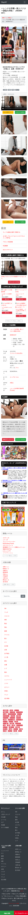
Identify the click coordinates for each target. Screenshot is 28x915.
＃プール (5, 721)
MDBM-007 (13, 335)
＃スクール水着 (11, 719)
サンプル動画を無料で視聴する (11, 232)
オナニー (6, 687)
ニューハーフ (8, 679)
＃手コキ (5, 729)
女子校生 (6, 653)
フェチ (6, 612)
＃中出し (13, 716)
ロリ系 (6, 657)
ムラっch (5, 539)
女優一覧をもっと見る (9, 584)
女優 (5, 664)
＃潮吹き (18, 716)
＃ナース (19, 714)
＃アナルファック (12, 714)
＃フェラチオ (19, 712)
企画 (5, 649)
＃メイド (5, 727)
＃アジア (10, 731)
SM (5, 608)
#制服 (13, 89)
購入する (7, 299)
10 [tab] (23, 458)
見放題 (3, 825)
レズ (5, 668)
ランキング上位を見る (16, 353)
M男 (5, 619)
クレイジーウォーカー (9, 541)
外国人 (12, 382)
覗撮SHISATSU (7, 549)
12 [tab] (14, 460)
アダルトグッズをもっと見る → (14, 320)
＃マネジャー (6, 716)
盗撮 (5, 631)
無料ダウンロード (8, 439)
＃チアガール (19, 725)
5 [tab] (11, 458)
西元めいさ (6, 580)
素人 (5, 638)
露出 (5, 661)
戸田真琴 (5, 576)
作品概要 (5, 245)
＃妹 (4, 725)
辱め (5, 627)
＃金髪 (10, 729)
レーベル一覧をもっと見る (10, 555)
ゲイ (5, 642)
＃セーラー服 (19, 719)
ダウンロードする (14, 282)
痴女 (5, 672)
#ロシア (17, 89)
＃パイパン (5, 717)
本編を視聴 (7, 913)
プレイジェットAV (14, 903)
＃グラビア (18, 723)
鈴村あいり (6, 568)
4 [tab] (9, 458)
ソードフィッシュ (8, 552)
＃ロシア (16, 729)
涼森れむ (5, 570)
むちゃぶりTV (7, 551)
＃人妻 (4, 714)
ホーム (3, 811)
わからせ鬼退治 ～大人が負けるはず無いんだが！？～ (21, 310)
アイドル (6, 634)
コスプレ (6, 676)
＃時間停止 (5, 710)
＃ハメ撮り (5, 723)
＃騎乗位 (17, 727)
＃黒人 (15, 731)
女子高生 (17, 832)
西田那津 (5, 572)
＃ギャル (18, 717)
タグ (2, 822)
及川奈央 (5, 581)
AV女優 (3, 817)
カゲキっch (6, 538)
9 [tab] (21, 458)
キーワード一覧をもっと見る (11, 733)
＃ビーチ (11, 721)
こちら (17, 367)
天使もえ (5, 574)
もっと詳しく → (8, 112)
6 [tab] (14, 458)
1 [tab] (2, 458)
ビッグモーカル (14, 377)
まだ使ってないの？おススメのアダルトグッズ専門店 (14, 237)
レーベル (3, 819)
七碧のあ (5, 578)
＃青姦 (4, 719)
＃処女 (16, 721)
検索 (23, 596)
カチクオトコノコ (8, 545)
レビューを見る (20, 112)
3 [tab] (7, 458)
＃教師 (13, 725)
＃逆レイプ (11, 727)
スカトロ (6, 616)
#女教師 (5, 89)
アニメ (6, 694)
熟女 (5, 623)
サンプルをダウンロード (21, 913)
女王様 (6, 646)
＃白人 (20, 731)
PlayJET (4, 2)
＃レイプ (17, 710)
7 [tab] (16, 458)
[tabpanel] (6, 452)
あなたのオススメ (8, 249)
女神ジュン (6, 566)
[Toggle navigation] (24, 2)
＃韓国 (21, 729)
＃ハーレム (12, 717)
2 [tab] (4, 458)
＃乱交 (11, 710)
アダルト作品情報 (8, 242)
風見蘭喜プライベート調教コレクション (14, 547)
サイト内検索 (5, 827)
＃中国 (4, 731)
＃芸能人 (12, 723)
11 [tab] (25, 458)
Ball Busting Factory (8, 543)
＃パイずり (12, 712)
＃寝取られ (5, 712)
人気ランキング (5, 814)
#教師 (9, 89)
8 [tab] (18, 458)
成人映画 (6, 698)
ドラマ (6, 683)
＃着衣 (8, 725)
